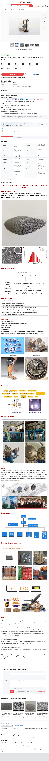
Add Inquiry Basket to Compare (25, 49)
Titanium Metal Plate (33, 745)
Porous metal (15, 728)
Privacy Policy (43, 755)
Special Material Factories (30, 742)
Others (2, 730)
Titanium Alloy (21, 9)
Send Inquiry (13, 74)
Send (12, 691)
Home (2, 9)
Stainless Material (18, 742)
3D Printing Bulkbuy (40, 749)
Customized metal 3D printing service (31, 728)
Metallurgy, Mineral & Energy (9, 9)
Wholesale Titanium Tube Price (21, 745)
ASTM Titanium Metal (17, 749)
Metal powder (4, 728)
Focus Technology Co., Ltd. (16, 755)
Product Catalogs (19, 725)
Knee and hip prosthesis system (42, 728)
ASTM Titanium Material (29, 749)
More (2, 751)
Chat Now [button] (37, 74)
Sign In (3, 131)
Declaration (38, 755)
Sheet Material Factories (7, 745)
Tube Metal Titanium (6, 749)
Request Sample (21, 77)
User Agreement (31, 755)
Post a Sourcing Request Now (38, 691)
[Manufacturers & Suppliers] (24, 2)
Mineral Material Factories (7, 742)
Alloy (17, 9)
